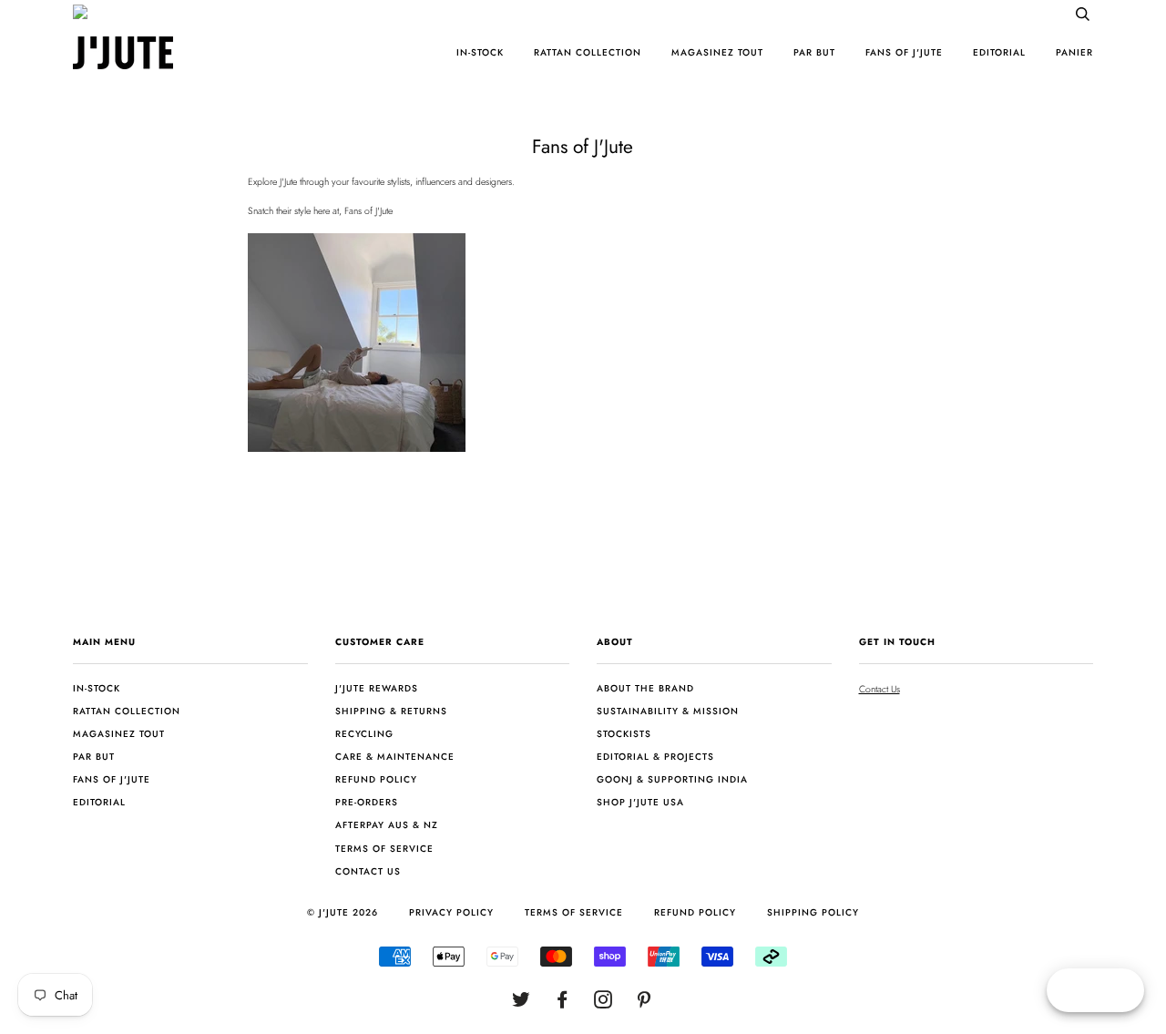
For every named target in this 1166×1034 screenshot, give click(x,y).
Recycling (364, 734)
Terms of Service (384, 848)
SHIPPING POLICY (813, 912)
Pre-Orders (366, 802)
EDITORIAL (999, 52)
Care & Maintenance (395, 756)
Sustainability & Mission (668, 711)
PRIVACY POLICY (451, 912)
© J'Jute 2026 (342, 912)
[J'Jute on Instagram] (603, 1003)
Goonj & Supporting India (672, 779)
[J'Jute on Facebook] (562, 1003)
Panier (1074, 52)
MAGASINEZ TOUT (717, 52)
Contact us (368, 871)
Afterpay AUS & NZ (386, 825)
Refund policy (376, 779)
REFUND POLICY (695, 912)
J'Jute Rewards (376, 688)
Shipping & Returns (391, 711)
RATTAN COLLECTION (587, 52)
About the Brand (645, 688)
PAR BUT (814, 52)
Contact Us (879, 689)
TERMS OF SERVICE (574, 912)
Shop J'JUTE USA (640, 802)
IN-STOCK (480, 52)
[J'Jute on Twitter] (521, 1003)
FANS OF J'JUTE (904, 52)
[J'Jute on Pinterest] (644, 1003)
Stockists (624, 734)
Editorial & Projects (655, 756)
